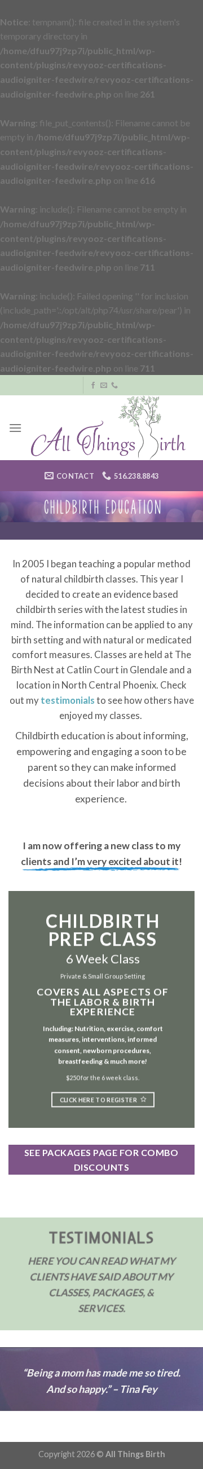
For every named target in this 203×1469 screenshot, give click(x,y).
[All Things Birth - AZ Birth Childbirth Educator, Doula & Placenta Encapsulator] (108, 427)
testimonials (68, 700)
